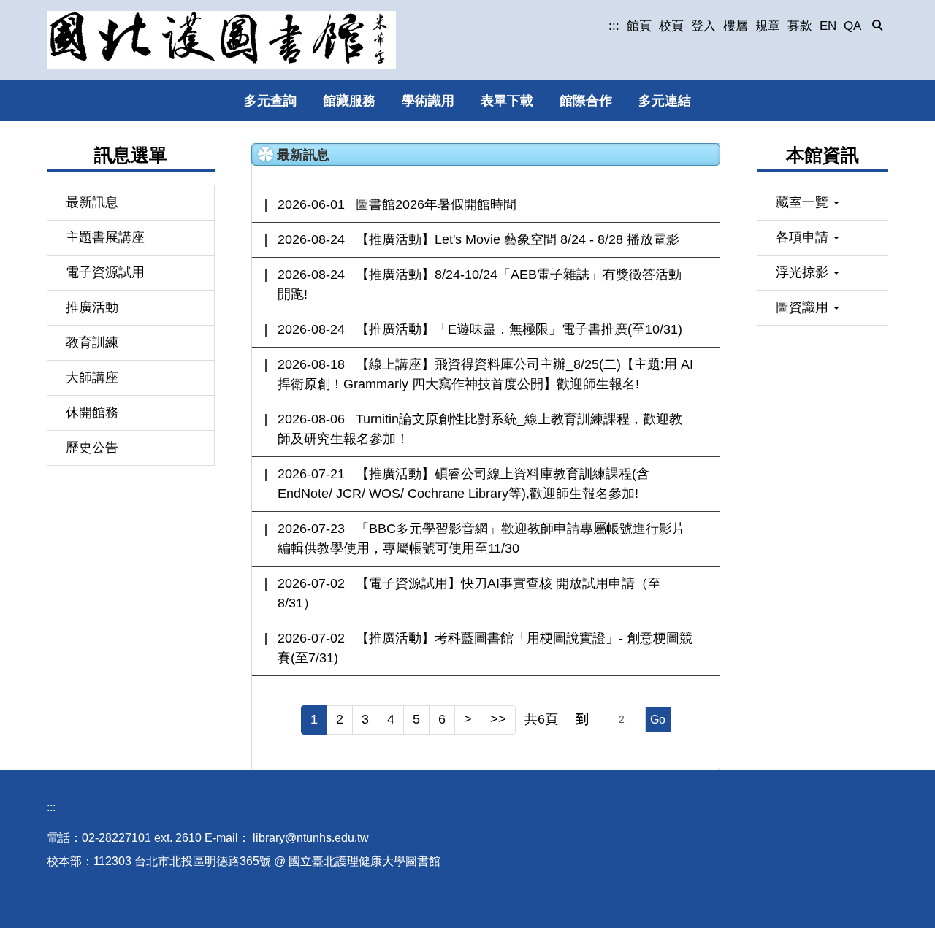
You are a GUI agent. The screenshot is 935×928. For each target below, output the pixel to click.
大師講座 (92, 377)
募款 (799, 26)
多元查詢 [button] (270, 100)
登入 (703, 26)
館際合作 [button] (586, 100)
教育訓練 (92, 342)
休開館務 (92, 412)
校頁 (671, 26)
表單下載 (507, 100)
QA (852, 26)
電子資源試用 (105, 272)
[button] (878, 26)
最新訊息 (92, 202)
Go (657, 719)
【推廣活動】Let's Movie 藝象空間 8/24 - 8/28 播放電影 (517, 239)
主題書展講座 (105, 237)
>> (498, 719)
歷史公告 (92, 447)
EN (828, 26)
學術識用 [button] (428, 100)
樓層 (735, 26)
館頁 (639, 26)
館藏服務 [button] (349, 100)
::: (613, 26)
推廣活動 (92, 307)
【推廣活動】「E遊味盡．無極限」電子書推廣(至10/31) (519, 329)
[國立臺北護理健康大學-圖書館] (221, 40)
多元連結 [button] (664, 100)
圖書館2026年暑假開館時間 (436, 204)
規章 (767, 26)
